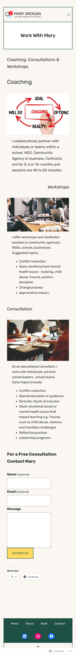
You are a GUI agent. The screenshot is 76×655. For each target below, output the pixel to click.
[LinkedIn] (24, 636)
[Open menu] (68, 15)
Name (18, 474)
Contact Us (20, 553)
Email (18, 492)
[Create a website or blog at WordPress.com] (38, 647)
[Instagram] (38, 636)
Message (14, 509)
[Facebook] (51, 636)
